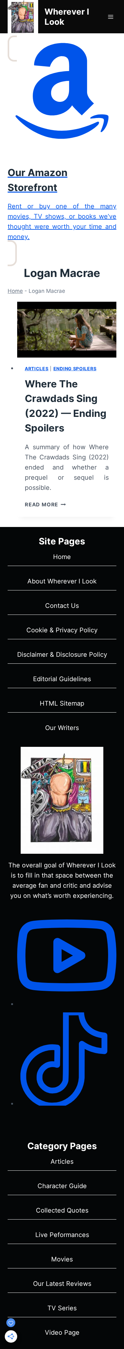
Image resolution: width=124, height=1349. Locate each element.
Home (15, 291)
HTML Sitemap (62, 703)
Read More (45, 504)
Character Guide (62, 1186)
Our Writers (62, 728)
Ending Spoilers (75, 368)
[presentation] (66, 330)
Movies (62, 1259)
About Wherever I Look (62, 581)
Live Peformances (62, 1235)
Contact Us (62, 605)
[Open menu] (110, 17)
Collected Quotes (62, 1210)
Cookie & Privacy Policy (62, 630)
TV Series (62, 1308)
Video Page (62, 1332)
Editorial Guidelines (62, 679)
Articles (37, 368)
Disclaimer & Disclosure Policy (62, 654)
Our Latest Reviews (62, 1283)
